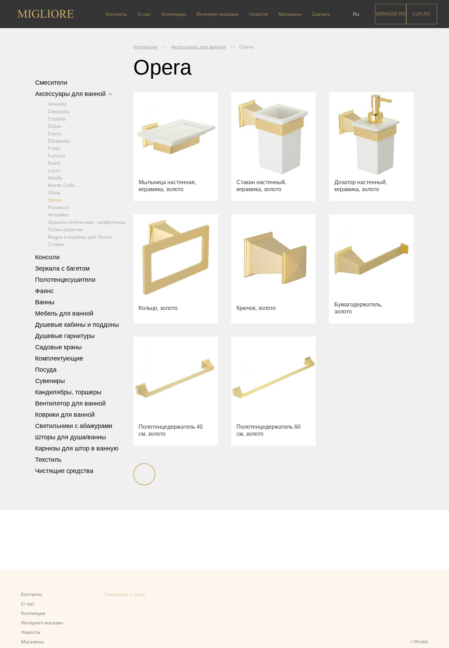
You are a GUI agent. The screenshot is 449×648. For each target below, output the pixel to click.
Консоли (47, 257)
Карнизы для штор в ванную (77, 448)
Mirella (55, 177)
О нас (144, 14)
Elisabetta (58, 140)
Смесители (52, 82)
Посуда (46, 370)
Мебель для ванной (65, 313)
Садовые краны (58, 347)
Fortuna (56, 155)
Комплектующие (60, 358)
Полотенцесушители (66, 280)
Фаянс (45, 291)
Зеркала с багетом (62, 268)
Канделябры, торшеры (68, 392)
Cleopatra (58, 111)
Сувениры (51, 381)
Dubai (54, 126)
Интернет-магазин (217, 14)
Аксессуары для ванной (71, 94)
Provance (58, 207)
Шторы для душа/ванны (70, 437)
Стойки (56, 244)
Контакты (116, 14)
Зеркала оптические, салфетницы (87, 222)
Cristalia (57, 118)
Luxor (54, 170)
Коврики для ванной (65, 415)
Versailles (58, 214)
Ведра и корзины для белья (80, 236)
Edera (54, 133)
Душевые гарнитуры (65, 336)
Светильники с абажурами (73, 426)
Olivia (54, 192)
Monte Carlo (61, 185)
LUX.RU (421, 14)
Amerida (57, 104)
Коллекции (173, 14)
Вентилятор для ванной (70, 403)
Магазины (290, 14)
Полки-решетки (65, 229)
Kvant (54, 163)
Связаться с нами (125, 594)
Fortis (54, 148)
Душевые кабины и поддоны (78, 325)
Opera (55, 199)
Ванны (45, 302)
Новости (258, 14)
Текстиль (49, 459)
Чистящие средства (64, 471)
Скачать (321, 14)
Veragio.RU (390, 14)
